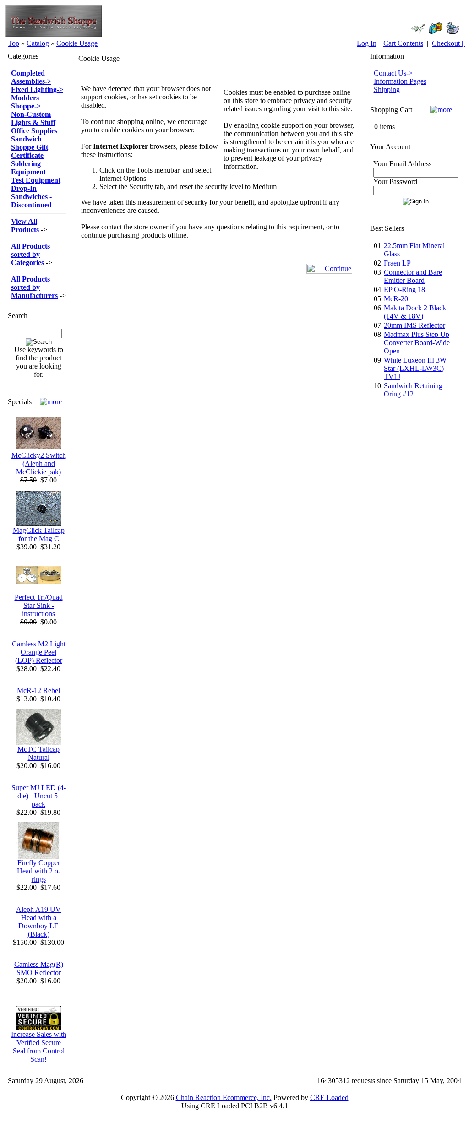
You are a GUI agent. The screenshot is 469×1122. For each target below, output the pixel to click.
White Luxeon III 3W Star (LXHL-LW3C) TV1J (415, 368)
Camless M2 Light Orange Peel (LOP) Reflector (38, 652)
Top (13, 43)
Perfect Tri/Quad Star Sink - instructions (39, 605)
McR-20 (396, 299)
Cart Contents (403, 43)
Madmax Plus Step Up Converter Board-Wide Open (417, 343)
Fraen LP (397, 263)
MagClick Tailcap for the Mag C (39, 534)
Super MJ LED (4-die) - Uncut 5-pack (38, 796)
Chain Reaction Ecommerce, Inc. (224, 1097)
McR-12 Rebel (38, 690)
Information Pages (400, 81)
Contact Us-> (393, 73)
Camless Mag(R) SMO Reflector (38, 968)
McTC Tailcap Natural (38, 753)
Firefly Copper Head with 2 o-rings (38, 871)
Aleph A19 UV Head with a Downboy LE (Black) (38, 921)
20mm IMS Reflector (414, 325)
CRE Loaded (329, 1097)
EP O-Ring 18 (404, 289)
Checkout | (448, 43)
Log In (366, 43)
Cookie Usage (77, 43)
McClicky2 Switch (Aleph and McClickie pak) (38, 463)
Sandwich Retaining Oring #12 (413, 390)
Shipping (387, 89)
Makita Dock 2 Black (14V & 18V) (415, 312)
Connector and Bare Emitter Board (413, 276)
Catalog (38, 43)
